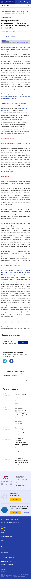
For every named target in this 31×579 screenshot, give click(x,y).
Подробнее (26, 512)
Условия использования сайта (7, 539)
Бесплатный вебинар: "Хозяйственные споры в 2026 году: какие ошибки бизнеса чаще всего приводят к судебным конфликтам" (21, 445)
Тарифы (15, 499)
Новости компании (6, 550)
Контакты (3, 571)
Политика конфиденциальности (6, 535)
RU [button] (20, 2)
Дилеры (3, 532)
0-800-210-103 (21, 480)
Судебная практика (6, 17)
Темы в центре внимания (7, 557)
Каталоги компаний (6, 555)
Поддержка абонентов (7, 564)
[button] (2, 2)
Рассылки (3, 569)
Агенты (3, 530)
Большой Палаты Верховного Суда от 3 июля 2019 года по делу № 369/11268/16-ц (15, 272)
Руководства (4, 552)
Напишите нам (5, 566)
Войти (23, 342)
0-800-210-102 (21, 485)
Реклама (3, 543)
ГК (10, 188)
